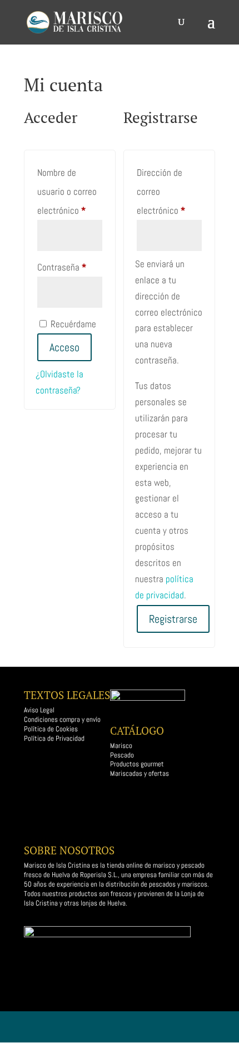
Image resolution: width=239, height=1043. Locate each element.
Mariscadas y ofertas (139, 773)
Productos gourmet (138, 764)
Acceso (64, 347)
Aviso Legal (39, 710)
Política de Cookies (51, 729)
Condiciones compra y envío (62, 719)
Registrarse (173, 619)
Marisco (121, 745)
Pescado (122, 755)
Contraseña (69, 266)
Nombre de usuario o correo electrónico (69, 191)
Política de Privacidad (54, 738)
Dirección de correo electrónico (169, 191)
